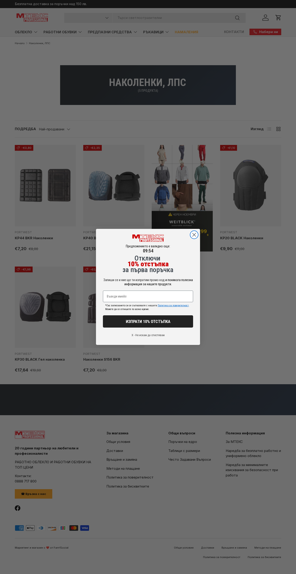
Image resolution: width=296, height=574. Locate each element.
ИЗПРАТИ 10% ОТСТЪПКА (148, 321)
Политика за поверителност (173, 305)
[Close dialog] (194, 235)
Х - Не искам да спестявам (148, 335)
